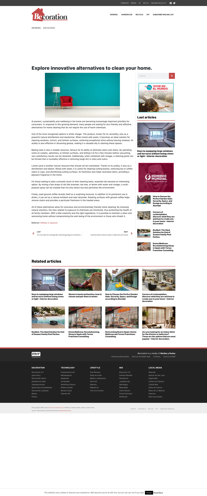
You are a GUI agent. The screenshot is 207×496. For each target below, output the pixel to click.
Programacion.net (68, 372)
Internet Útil (65, 394)
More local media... (156, 397)
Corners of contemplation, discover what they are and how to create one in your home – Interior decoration (164, 218)
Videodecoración (38, 384)
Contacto (156, 356)
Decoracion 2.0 (37, 372)
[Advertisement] (103, 47)
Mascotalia (123, 387)
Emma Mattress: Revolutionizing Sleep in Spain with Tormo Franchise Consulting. (163, 247)
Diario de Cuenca (155, 387)
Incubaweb (65, 381)
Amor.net (93, 381)
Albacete (152, 372)
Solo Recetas (95, 372)
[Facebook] (171, 3)
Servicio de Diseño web (141, 356)
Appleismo (65, 378)
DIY (140, 3)
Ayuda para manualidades (42, 387)
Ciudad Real (153, 384)
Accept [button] (149, 493)
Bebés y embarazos (98, 378)
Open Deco (36, 375)
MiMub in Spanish (49, 223)
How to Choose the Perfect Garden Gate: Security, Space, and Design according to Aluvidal (163, 201)
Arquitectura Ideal (39, 381)
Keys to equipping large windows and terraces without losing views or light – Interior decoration (155, 153)
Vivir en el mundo (97, 391)
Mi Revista (123, 397)
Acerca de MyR (169, 356)
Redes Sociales (67, 387)
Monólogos (123, 384)
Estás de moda (96, 375)
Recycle (146, 3)
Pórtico (34, 397)
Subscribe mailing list (158, 3)
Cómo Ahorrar (124, 391)
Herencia (152, 394)
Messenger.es (66, 375)
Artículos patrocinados (120, 356)
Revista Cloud (66, 391)
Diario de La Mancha (157, 391)
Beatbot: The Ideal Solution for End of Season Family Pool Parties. (162, 233)
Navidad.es (123, 378)
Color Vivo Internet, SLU (56, 407)
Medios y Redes (167, 353)
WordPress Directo (68, 384)
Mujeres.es (94, 387)
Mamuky (93, 384)
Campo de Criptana (156, 381)
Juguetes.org (124, 381)
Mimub (34, 394)
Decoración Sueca (39, 378)
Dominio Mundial (125, 375)
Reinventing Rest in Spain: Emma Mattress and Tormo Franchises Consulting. (120, 334)
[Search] (172, 76)
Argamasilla (153, 378)
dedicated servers (65, 410)
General (133, 3)
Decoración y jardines (40, 391)
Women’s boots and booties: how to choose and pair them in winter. (85, 295)
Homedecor (125, 3)
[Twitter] (174, 3)
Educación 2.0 (124, 372)
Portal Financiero (125, 394)
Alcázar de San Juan (157, 375)
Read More (158, 492)
